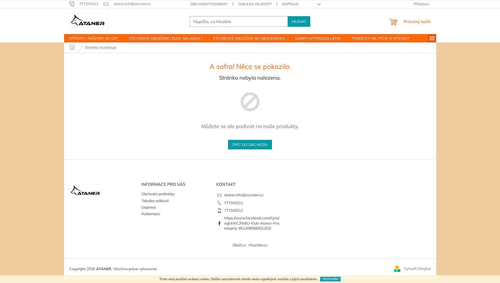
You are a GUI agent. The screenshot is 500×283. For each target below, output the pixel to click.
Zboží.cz (239, 245)
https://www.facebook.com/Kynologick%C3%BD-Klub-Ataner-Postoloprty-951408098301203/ (252, 223)
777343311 (233, 202)
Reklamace (150, 213)
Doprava (290, 4)
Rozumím (330, 279)
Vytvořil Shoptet (417, 268)
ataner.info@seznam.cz (244, 195)
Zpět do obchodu (250, 144)
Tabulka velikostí (254, 4)
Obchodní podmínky (209, 4)
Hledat (299, 21)
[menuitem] (93, 38)
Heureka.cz (258, 245)
